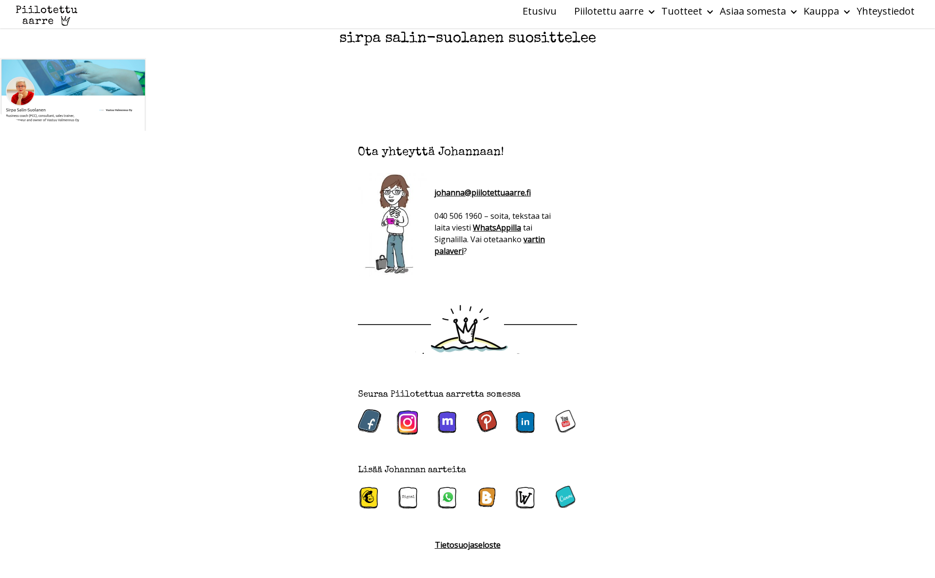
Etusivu (540, 11)
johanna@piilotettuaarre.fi (482, 192)
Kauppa (821, 11)
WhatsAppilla (497, 227)
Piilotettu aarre (609, 11)
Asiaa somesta (753, 11)
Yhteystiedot (886, 11)
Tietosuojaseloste (468, 544)
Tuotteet (681, 11)
